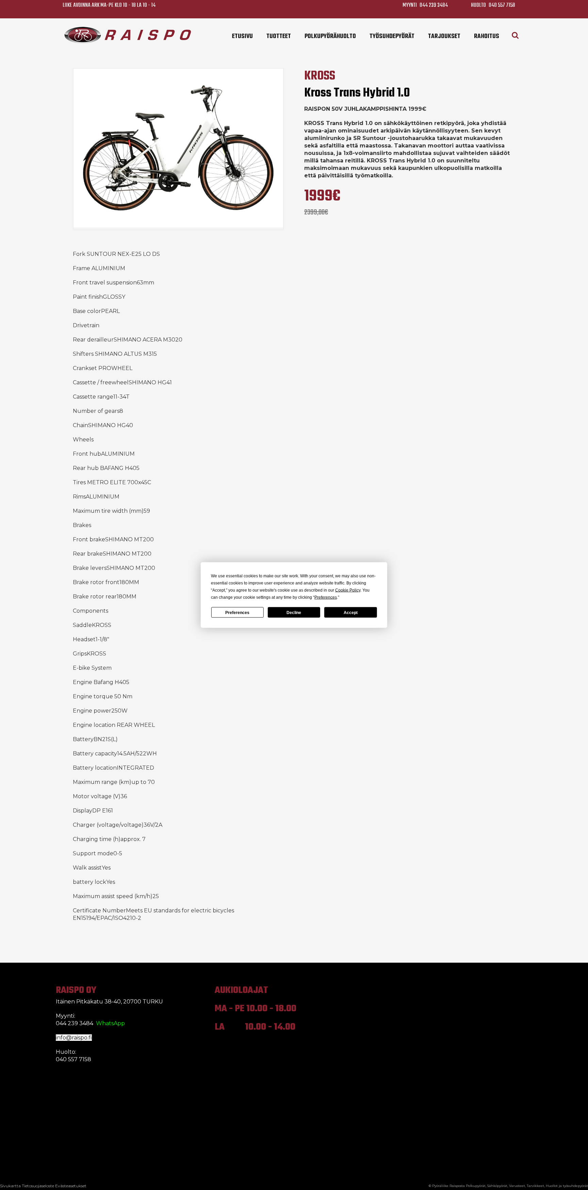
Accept (351, 612)
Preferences (237, 612)
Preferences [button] (325, 597)
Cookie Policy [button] (347, 590)
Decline (294, 612)
